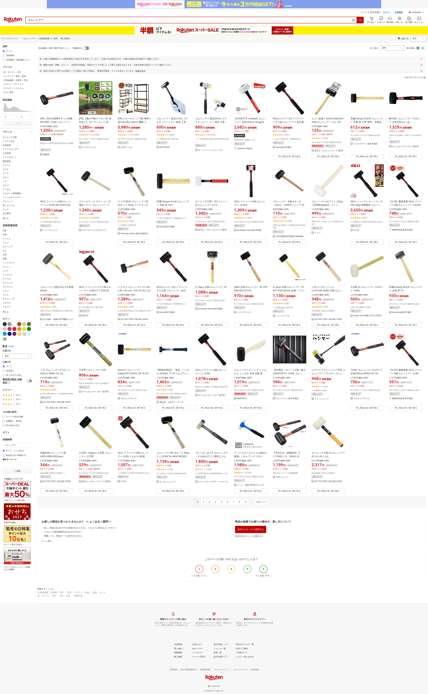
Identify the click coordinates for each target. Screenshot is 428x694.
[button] (416, 13)
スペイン (7, 267)
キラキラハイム (89, 147)
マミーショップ (322, 399)
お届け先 (7, 351)
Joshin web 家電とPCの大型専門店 (368, 316)
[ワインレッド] (10, 329)
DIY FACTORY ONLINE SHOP (134, 319)
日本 (5, 230)
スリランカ (8, 283)
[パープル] (14, 334)
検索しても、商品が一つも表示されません (63, 536)
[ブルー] (5, 334)
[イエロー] (24, 329)
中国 (5, 235)
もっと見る (47, 541)
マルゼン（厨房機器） (13, 193)
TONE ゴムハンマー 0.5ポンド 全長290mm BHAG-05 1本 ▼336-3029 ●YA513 (366, 373)
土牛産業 (7, 153)
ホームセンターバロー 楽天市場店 (407, 146)
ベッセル (7, 189)
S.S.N (356, 230)
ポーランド (8, 287)
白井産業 (7, 145)
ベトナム (7, 239)
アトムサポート (10, 157)
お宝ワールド (127, 147)
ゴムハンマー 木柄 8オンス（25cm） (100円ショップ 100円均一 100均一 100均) (289, 205)
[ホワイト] (14, 324)
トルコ (6, 291)
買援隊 (46, 154)
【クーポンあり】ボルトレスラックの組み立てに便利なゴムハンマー (211, 456)
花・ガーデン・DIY (46, 596)
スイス (6, 295)
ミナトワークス (50, 230)
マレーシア (8, 247)
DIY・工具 (65, 596)
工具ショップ (282, 477)
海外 (12, 346)
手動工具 (78, 596)
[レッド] (14, 329)
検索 (18, 123)
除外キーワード (10, 459)
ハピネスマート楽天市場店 (365, 144)
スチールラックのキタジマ (94, 230)
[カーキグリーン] (29, 324)
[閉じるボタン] (421, 59)
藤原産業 (7, 161)
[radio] (4, 51)
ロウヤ (6, 169)
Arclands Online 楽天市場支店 (134, 234)
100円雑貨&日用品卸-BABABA (289, 236)
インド (6, 271)
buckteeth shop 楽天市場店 (249, 230)
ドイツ (6, 243)
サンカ (6, 209)
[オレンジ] (19, 329)
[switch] (29, 381)
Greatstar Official (244, 148)
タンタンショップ (167, 482)
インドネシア (9, 263)
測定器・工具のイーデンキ (171, 402)
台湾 (5, 255)
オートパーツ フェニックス (210, 150)
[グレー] (10, 324)
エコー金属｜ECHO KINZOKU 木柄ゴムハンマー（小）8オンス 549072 (327, 122)
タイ (5, 251)
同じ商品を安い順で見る (290, 156)
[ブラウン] (19, 324)
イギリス (7, 303)
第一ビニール (9, 205)
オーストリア (9, 299)
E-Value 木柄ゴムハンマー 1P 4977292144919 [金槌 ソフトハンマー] (289, 290)
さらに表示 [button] (9, 92)
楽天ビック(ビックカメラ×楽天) (329, 151)
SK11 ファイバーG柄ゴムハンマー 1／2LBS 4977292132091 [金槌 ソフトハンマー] (56, 205)
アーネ (6, 173)
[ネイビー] (10, 334)
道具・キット (99, 592)
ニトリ (318, 233)
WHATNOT (242, 398)
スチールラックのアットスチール (213, 482)
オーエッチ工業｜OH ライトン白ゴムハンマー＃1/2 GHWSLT (211, 205)
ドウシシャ (8, 201)
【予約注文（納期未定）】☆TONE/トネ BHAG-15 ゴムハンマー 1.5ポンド (288, 456)
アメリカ (7, 279)
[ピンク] (5, 329)
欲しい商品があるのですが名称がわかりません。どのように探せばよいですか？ (80, 528)
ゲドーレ (7, 165)
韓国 (5, 259)
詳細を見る (140, 71)
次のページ (261, 502)
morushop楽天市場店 (401, 312)
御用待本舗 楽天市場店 (402, 230)
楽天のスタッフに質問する (251, 529)
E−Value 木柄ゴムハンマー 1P (211, 287)
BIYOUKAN (164, 147)
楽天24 (85, 316)
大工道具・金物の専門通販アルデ (58, 319)
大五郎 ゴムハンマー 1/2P (92, 370)
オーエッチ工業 (10, 137)
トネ (5, 181)
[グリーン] (29, 329)
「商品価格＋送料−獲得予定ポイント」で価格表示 (59, 48)
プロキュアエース (129, 398)
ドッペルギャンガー (12, 197)
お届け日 (7, 362)
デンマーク (8, 275)
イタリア (7, 307)
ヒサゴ (6, 185)
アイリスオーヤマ (11, 149)
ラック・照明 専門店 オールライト (252, 485)
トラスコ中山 (9, 141)
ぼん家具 (7, 213)
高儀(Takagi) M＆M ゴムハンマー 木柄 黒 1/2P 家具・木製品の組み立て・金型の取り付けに (367, 122)
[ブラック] (5, 324)
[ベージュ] (24, 324)
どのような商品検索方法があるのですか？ (63, 532)
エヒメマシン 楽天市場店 (287, 398)
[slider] (3, 111)
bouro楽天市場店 (283, 147)
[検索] (360, 20)
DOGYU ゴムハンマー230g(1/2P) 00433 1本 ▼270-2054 (133, 373)
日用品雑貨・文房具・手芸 (50, 592)
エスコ (6, 177)
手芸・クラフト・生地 (78, 592)
